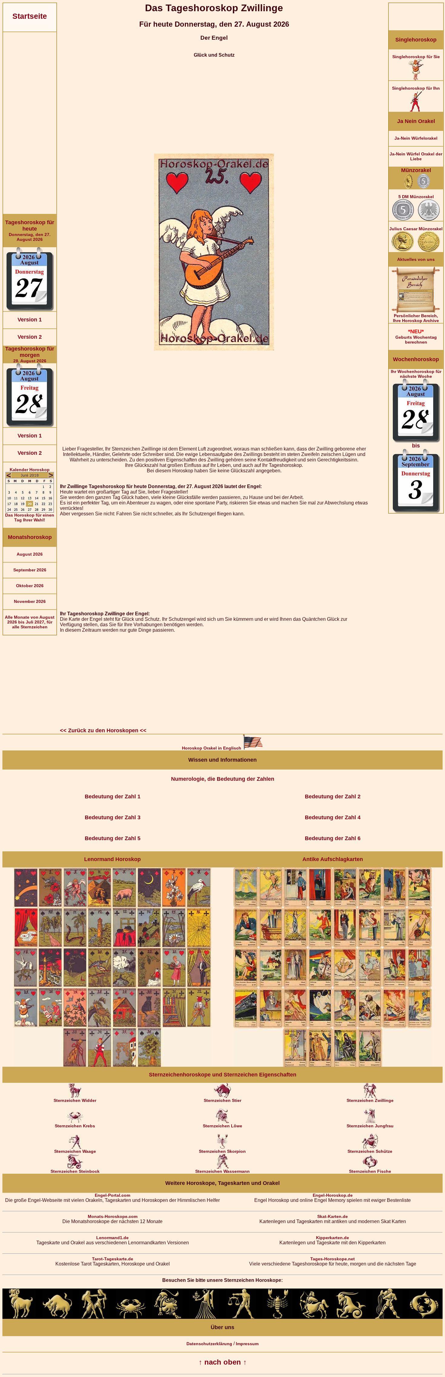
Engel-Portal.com (112, 1195)
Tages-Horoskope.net (332, 1258)
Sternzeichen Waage (75, 1151)
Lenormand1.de (112, 1237)
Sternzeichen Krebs (75, 1125)
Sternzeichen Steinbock (75, 1171)
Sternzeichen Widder (75, 1100)
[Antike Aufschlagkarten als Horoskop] (332, 1065)
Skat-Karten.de (332, 1216)
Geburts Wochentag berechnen (416, 336)
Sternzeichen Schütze (370, 1151)
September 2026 (29, 569)
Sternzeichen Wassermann (222, 1171)
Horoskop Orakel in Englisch (212, 748)
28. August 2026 (29, 354)
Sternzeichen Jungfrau (370, 1125)
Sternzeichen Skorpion (222, 1151)
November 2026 (30, 601)
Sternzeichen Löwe (222, 1125)
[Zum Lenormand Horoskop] (112, 1065)
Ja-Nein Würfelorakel (415, 138)
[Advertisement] (29, 123)
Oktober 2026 (30, 585)
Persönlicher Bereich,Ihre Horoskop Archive (416, 318)
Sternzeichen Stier (222, 1100)
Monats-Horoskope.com (112, 1216)
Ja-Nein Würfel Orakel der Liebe (416, 156)
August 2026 (30, 554)
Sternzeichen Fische (370, 1171)
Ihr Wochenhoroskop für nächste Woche (416, 409)
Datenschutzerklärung (209, 1343)
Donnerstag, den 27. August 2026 (29, 230)
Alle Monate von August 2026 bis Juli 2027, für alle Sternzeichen (29, 622)
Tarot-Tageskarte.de (112, 1258)
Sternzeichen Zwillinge (370, 1100)
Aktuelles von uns (416, 259)
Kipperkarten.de (332, 1237)
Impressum (247, 1343)
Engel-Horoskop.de (333, 1195)
